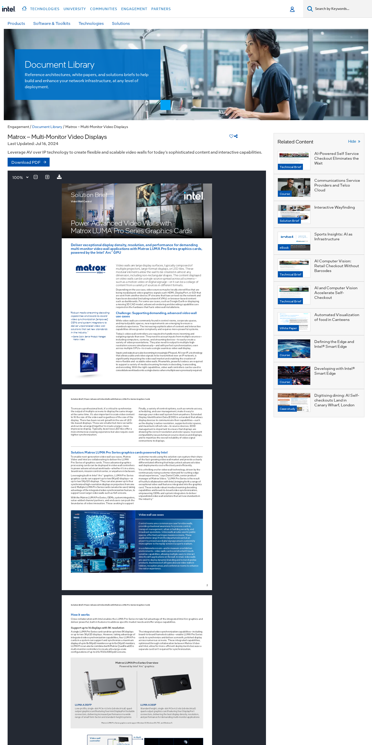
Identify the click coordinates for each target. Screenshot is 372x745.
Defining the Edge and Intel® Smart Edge (334, 344)
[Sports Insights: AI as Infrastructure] (294, 241)
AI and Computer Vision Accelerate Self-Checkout (336, 292)
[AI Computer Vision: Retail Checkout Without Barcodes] (294, 268)
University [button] (75, 9)
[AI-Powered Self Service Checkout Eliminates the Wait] (294, 160)
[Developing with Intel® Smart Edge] (294, 375)
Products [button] (16, 23)
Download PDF (26, 162)
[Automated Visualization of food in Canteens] (294, 322)
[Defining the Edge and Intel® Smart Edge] (294, 348)
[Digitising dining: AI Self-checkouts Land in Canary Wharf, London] (294, 402)
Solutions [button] (121, 23)
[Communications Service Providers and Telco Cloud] (294, 187)
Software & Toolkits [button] (51, 23)
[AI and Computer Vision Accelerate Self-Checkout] (294, 295)
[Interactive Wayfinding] (294, 214)
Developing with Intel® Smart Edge (334, 371)
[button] (25, 7)
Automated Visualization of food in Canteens (336, 317)
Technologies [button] (44, 9)
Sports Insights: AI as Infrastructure (333, 236)
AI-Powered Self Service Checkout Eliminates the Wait (336, 158)
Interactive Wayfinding (334, 207)
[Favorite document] (231, 136)
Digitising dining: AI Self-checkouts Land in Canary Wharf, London (336, 400)
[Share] (236, 136)
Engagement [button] (134, 9)
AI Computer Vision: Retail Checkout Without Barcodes (336, 265)
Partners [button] (161, 9)
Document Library (47, 126)
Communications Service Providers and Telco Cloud (337, 185)
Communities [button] (103, 9)
